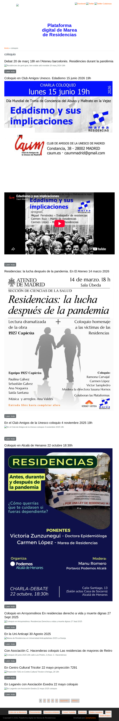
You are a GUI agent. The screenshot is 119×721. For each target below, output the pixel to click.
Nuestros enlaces (51, 712)
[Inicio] (17, 6)
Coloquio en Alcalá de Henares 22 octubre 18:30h (38, 445)
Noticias (82, 712)
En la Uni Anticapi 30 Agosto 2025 (27, 634)
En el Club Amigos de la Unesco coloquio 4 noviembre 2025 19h (48, 422)
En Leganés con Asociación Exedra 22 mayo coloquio (41, 684)
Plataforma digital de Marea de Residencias (59, 30)
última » (75, 701)
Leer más (11, 71)
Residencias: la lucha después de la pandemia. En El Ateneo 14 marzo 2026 (56, 271)
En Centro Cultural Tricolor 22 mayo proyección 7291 (40, 667)
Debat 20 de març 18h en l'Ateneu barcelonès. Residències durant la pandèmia (58, 61)
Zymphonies (90, 718)
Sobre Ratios (105, 716)
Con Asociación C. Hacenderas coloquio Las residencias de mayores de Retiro (58, 650)
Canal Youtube (69, 712)
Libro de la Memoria (17, 712)
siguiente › (64, 701)
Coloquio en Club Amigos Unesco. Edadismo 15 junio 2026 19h (47, 78)
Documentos (35, 712)
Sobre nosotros (96, 712)
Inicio (6, 48)
